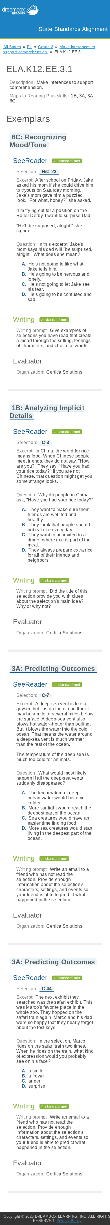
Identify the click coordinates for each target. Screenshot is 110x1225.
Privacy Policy (68, 1221)
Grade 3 (45, 46)
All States (12, 46)
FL (29, 46)
